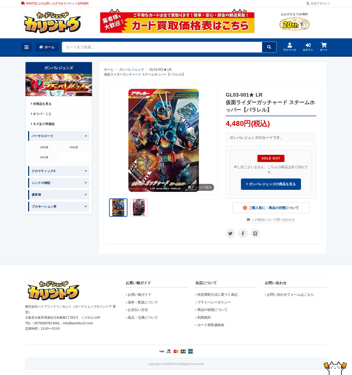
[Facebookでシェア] (243, 233)
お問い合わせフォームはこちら (290, 294)
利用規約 (204, 317)
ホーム (50, 47)
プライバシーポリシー (214, 302)
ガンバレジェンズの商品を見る (272, 184)
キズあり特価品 (43, 124)
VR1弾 (44, 157)
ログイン (308, 49)
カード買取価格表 (210, 325)
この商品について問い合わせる (273, 219)
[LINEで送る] (255, 233)
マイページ (289, 49)
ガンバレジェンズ (131, 69)
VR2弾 (74, 147)
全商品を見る (42, 104)
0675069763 (43, 323)
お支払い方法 (138, 310)
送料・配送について (143, 302)
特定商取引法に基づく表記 (217, 294)
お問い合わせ (276, 283)
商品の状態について (212, 310)
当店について (206, 283)
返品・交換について (143, 317)
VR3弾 (44, 147)
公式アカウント (321, 3)
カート (324, 49)
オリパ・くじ (42, 114)
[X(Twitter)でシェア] (231, 233)
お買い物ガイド (138, 283)
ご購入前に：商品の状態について (274, 208)
